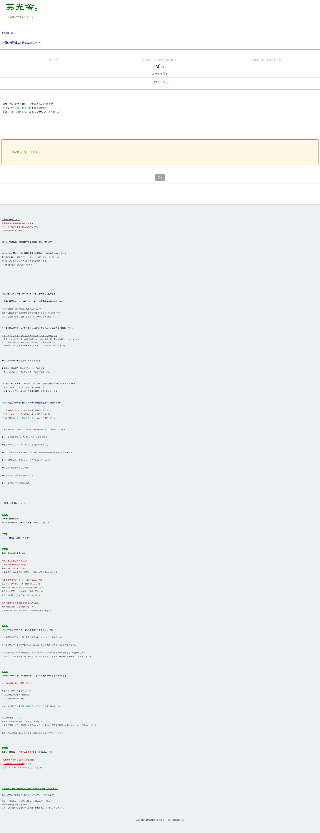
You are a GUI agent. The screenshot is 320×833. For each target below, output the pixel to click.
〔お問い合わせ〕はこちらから (267, 60)
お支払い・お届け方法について (160, 60)
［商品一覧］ (160, 82)
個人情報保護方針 (176, 820)
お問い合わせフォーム (29, 418)
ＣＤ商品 (21, 108)
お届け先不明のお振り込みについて (21, 42)
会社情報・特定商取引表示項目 (150, 820)
